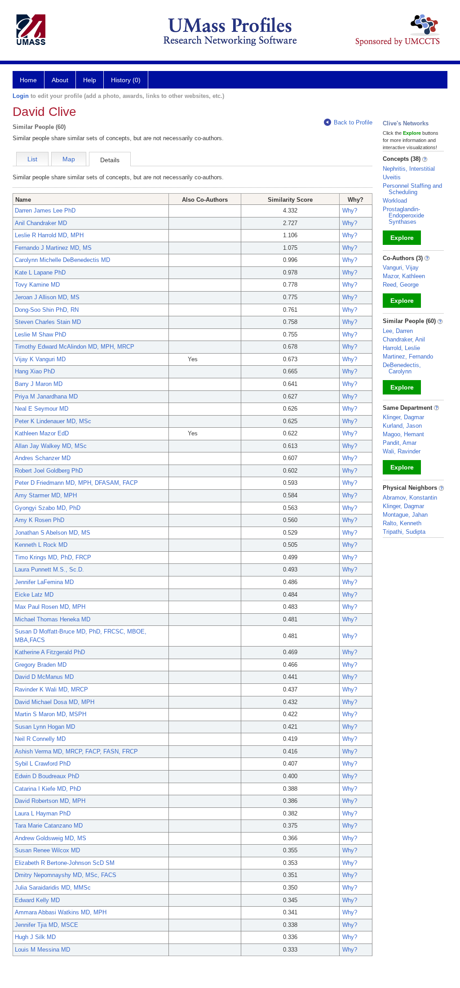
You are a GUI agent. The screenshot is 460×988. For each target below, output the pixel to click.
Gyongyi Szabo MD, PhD (47, 508)
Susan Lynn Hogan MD (45, 726)
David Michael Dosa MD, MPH (54, 702)
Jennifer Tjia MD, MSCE (46, 925)
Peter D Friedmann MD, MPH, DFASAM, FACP (76, 482)
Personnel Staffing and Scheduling (412, 188)
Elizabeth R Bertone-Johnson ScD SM (65, 863)
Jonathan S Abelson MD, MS (52, 532)
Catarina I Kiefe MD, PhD (48, 788)
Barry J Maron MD (38, 384)
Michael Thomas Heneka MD (52, 619)
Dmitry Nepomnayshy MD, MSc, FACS (65, 875)
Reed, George (401, 284)
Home (28, 80)
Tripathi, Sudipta (404, 531)
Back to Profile (353, 122)
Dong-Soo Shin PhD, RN (47, 309)
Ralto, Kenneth (402, 523)
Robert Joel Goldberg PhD (49, 470)
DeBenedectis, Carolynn (402, 368)
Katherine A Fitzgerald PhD (50, 652)
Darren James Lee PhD (45, 210)
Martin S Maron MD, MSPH (50, 714)
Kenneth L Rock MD (41, 544)
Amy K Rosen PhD (39, 520)
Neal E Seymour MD (41, 408)
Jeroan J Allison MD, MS (47, 297)
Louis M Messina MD (42, 949)
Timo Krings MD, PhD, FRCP (53, 557)
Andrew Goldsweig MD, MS (50, 838)
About (60, 80)
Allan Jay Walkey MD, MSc (51, 446)
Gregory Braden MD (40, 664)
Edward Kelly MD (37, 900)
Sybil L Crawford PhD (43, 763)
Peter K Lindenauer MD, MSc (53, 421)
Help (89, 80)
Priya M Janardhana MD (46, 396)
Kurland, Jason (402, 425)
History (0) (126, 80)
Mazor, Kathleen (404, 276)
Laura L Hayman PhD (43, 813)
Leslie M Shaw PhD (40, 334)
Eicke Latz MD (34, 594)
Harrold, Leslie (401, 348)
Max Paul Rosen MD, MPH (50, 606)
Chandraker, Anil (404, 339)
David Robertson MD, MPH (50, 800)
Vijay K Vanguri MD (40, 359)
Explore (402, 237)
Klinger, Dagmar (403, 417)
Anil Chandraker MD (41, 223)
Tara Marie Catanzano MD (49, 825)
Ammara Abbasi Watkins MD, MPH (60, 912)
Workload (395, 200)
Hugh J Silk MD (35, 937)
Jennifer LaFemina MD (44, 582)
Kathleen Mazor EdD (42, 433)
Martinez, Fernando (408, 356)
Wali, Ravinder (401, 451)
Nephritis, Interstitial (409, 168)
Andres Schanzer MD (43, 458)
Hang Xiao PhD (35, 371)
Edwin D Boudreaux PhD (47, 776)
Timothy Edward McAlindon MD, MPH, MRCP (74, 346)
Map (68, 159)
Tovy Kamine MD (37, 284)
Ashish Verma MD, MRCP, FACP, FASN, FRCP (76, 751)
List (32, 159)
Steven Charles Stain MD (48, 322)
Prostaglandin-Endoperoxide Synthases (403, 215)
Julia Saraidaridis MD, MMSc (53, 887)
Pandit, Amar (399, 442)
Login (21, 96)
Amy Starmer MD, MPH (46, 495)
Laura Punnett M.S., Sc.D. (49, 569)
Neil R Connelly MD (40, 738)
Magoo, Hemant (403, 434)
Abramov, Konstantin (410, 497)
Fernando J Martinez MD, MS (53, 247)
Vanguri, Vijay (401, 267)
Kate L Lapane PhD (40, 272)
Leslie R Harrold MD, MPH (49, 235)
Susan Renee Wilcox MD (47, 850)
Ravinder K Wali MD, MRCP (51, 689)
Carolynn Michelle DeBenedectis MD (62, 260)
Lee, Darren (398, 331)
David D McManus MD (44, 676)
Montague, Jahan (405, 514)
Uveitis (392, 177)
